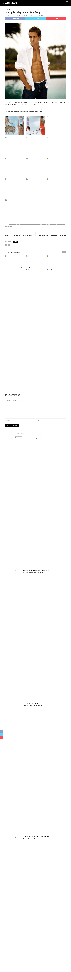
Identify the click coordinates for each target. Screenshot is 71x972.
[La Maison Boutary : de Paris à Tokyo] (35, 260)
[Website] (6, 245)
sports (8, 226)
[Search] (63, 2)
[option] (14, 262)
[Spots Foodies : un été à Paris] (14, 260)
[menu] (67, 2)
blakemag (32, 224)
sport (62, 224)
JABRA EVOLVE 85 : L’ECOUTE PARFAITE (33, 705)
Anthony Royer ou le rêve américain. (18, 235)
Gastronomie (28, 437)
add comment (32, 15)
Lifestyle (38, 437)
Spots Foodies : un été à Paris (13, 268)
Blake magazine (21, 224)
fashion (39, 224)
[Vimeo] (9, 245)
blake (12, 224)
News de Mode (45, 836)
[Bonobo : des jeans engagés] (18, 901)
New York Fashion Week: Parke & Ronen (52, 235)
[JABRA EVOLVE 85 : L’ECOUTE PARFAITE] (56, 260)
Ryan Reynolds (49, 224)
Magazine (46, 437)
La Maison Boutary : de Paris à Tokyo (33, 572)
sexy (57, 224)
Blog (8, 9)
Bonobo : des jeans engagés (31, 838)
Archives (27, 570)
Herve (13, 15)
